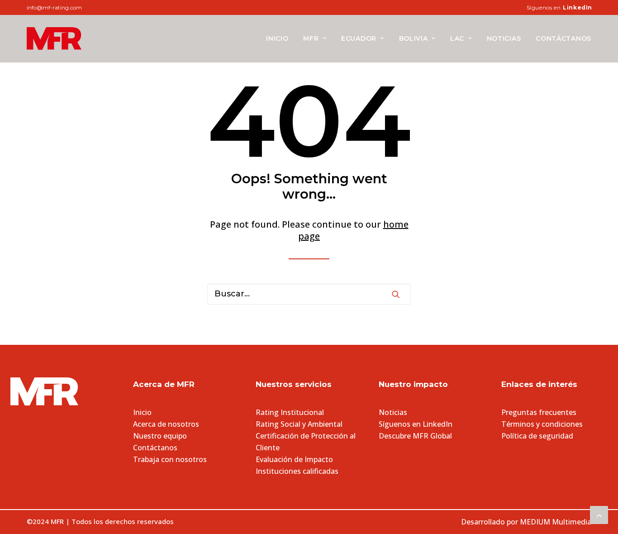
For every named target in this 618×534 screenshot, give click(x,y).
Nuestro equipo (160, 436)
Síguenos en (559, 7)
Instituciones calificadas (297, 471)
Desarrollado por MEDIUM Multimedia (526, 522)
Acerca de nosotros (166, 424)
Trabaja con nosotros (170, 459)
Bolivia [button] (413, 38)
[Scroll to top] (599, 514)
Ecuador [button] (358, 38)
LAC (457, 38)
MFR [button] (311, 38)
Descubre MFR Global (415, 436)
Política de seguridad (537, 436)
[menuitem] (559, 7)
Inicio (277, 38)
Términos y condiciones (542, 424)
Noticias (504, 38)
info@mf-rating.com (54, 7)
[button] (396, 294)
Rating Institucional (290, 412)
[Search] (309, 294)
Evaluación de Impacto (294, 459)
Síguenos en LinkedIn (415, 424)
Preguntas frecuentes (538, 412)
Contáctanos (563, 38)
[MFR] (54, 38)
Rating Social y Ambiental (299, 424)
